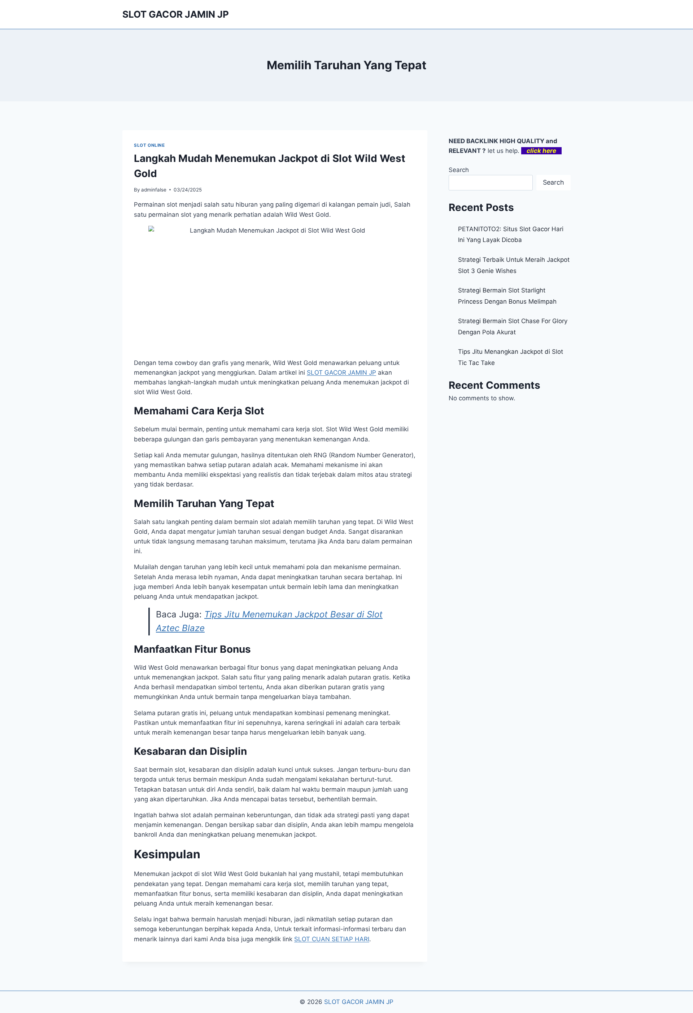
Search (459, 169)
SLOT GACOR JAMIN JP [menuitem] (341, 372)
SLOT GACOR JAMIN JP (358, 1001)
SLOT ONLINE (149, 145)
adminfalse (153, 190)
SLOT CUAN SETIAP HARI (331, 939)
